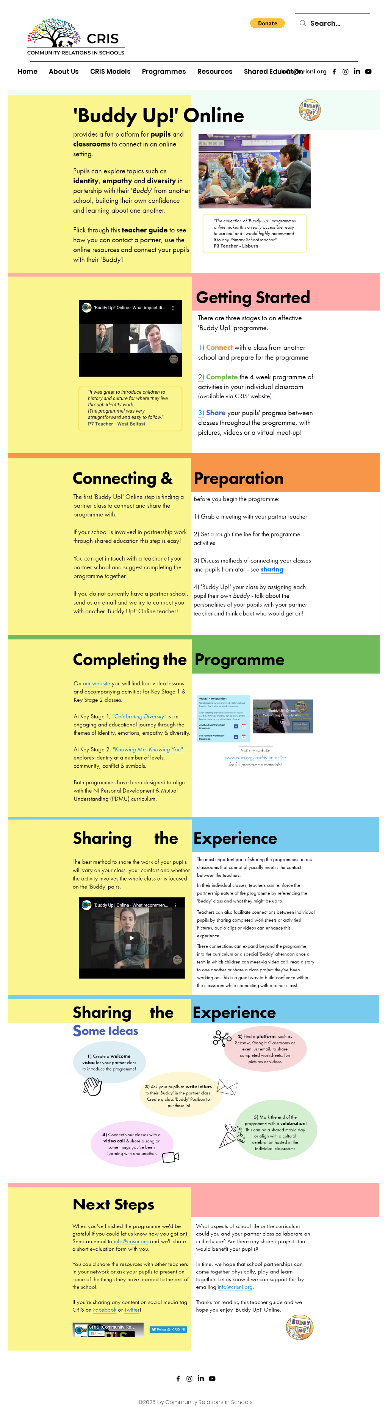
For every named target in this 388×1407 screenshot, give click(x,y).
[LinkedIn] (357, 71)
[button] (267, 23)
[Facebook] (334, 71)
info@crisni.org (304, 71)
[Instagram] (345, 71)
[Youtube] (368, 71)
